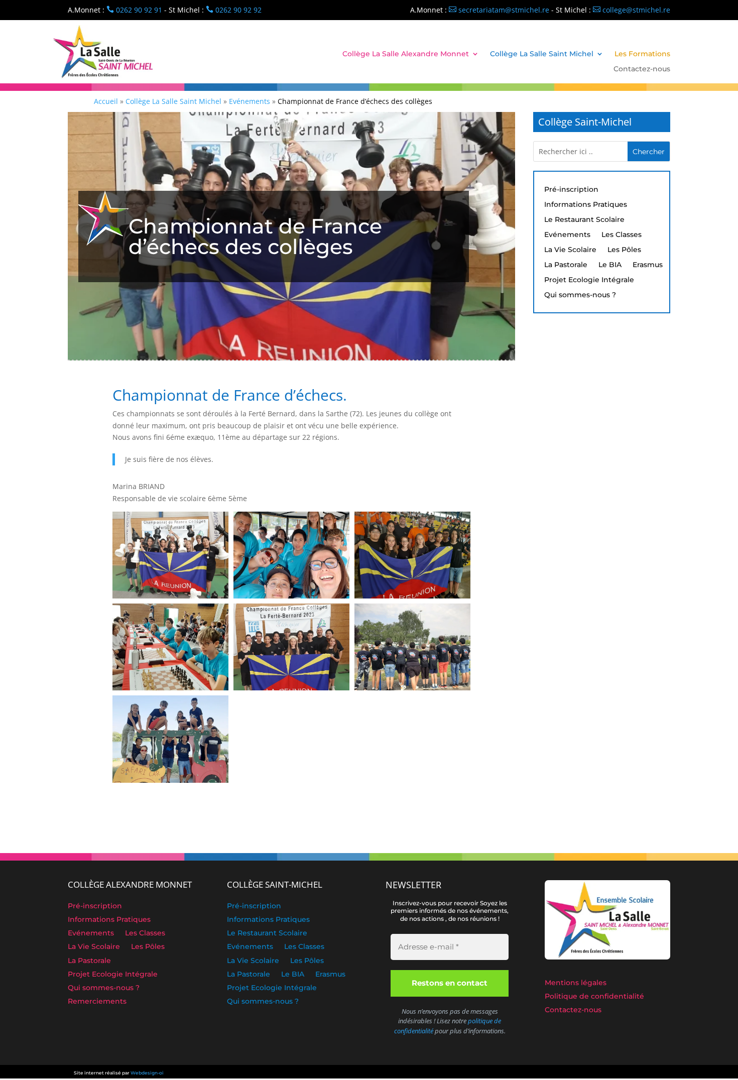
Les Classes (621, 235)
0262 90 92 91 (134, 10)
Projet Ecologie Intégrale (589, 280)
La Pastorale (565, 265)
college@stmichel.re (631, 10)
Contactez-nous (641, 69)
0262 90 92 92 (234, 10)
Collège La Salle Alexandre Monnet (405, 54)
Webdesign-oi (147, 1072)
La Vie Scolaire (570, 250)
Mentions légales (575, 983)
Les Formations (642, 54)
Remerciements (97, 1002)
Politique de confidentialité (594, 997)
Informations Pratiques (585, 205)
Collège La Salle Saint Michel (541, 54)
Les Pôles (624, 250)
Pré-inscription (571, 190)
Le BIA (610, 265)
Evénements (567, 235)
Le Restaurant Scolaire (584, 220)
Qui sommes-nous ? (580, 295)
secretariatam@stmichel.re (499, 10)
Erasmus (648, 265)
